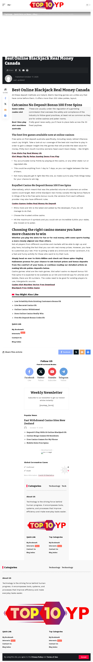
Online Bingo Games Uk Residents (43, 436)
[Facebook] (29, 375)
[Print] (27, 70)
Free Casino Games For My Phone (42, 439)
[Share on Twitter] (19, 70)
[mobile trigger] (4, 4)
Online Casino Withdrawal (27, 309)
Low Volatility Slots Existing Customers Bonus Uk (37, 301)
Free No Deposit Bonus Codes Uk (29, 318)
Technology (54, 486)
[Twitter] (40, 375)
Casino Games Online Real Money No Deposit (34, 203)
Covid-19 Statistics (46, 475)
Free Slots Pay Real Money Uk (27, 153)
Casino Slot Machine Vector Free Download (33, 284)
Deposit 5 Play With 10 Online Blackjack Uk (46, 432)
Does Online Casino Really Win (29, 313)
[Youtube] (52, 375)
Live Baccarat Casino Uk (25, 305)
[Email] (23, 70)
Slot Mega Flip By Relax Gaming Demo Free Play (35, 156)
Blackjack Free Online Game (26, 288)
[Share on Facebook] (16, 70)
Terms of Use (52, 657)
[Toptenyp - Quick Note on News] (46, 5)
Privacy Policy (37, 657)
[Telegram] (63, 375)
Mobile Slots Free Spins (38, 443)
